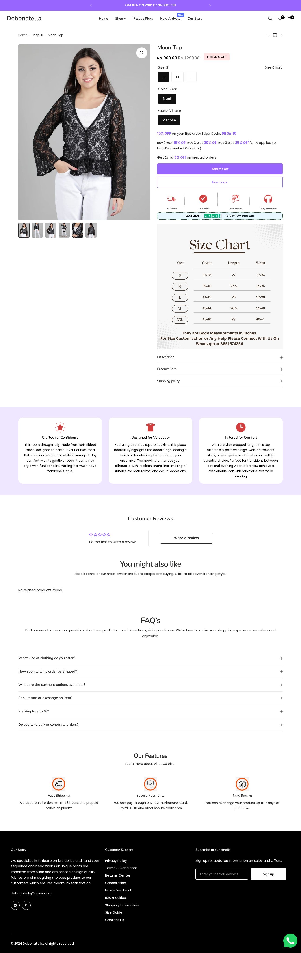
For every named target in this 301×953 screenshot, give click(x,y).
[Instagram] (15, 905)
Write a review (186, 538)
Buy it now (220, 182)
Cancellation (115, 882)
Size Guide (113, 912)
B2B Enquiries (115, 897)
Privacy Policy (116, 860)
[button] (91, 5)
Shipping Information (122, 905)
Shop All (38, 35)
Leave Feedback (118, 890)
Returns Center (117, 875)
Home (23, 35)
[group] (84, 132)
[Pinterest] (26, 905)
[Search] (270, 18)
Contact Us (114, 920)
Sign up (268, 874)
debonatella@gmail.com (31, 893)
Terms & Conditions (121, 867)
